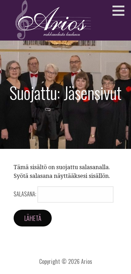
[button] (121, 10)
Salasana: (25, 194)
